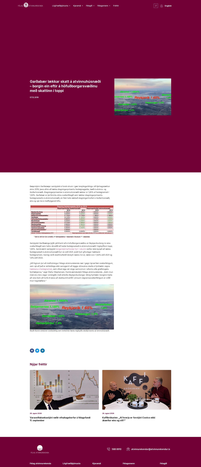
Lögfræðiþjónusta (60, 6)
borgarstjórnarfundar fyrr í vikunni (71, 249)
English (168, 6)
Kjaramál (77, 6)
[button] (32, 351)
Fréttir (116, 6)
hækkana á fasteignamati (41, 269)
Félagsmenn (102, 6)
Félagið (89, 6)
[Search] (156, 6)
